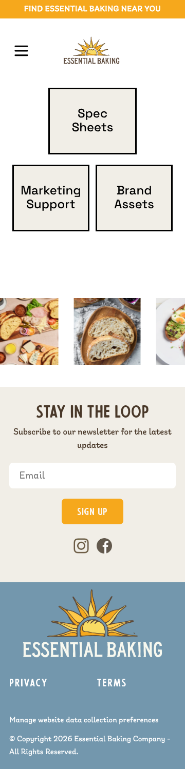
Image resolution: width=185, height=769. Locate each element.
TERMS (112, 684)
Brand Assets (134, 197)
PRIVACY (28, 684)
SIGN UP (92, 513)
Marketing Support (51, 197)
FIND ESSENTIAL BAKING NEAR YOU (92, 9)
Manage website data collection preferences (84, 720)
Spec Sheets (93, 120)
